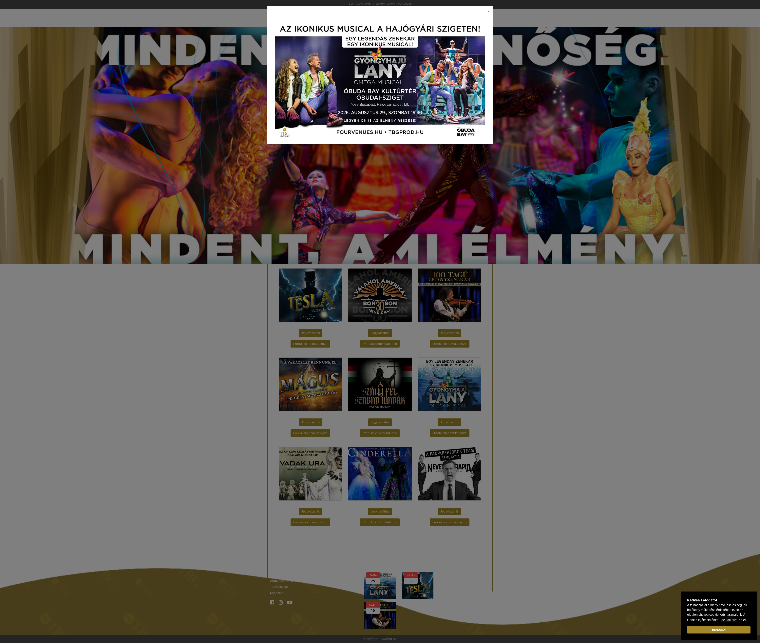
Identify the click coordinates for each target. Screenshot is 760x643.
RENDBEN (719, 629)
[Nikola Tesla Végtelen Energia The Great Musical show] (380, 80)
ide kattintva (729, 620)
